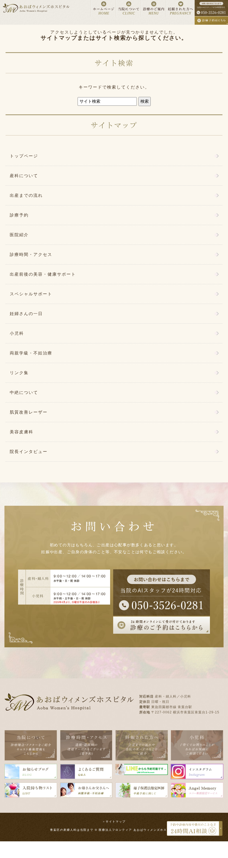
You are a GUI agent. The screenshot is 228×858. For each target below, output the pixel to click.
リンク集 (19, 372)
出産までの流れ (26, 195)
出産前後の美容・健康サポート (43, 274)
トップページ (24, 156)
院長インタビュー (29, 451)
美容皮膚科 (21, 431)
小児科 (17, 333)
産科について (24, 175)
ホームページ (104, 11)
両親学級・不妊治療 (31, 353)
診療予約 (19, 215)
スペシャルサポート (31, 293)
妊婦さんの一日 (26, 313)
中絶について (24, 392)
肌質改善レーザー (29, 412)
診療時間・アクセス (31, 254)
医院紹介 (19, 234)
